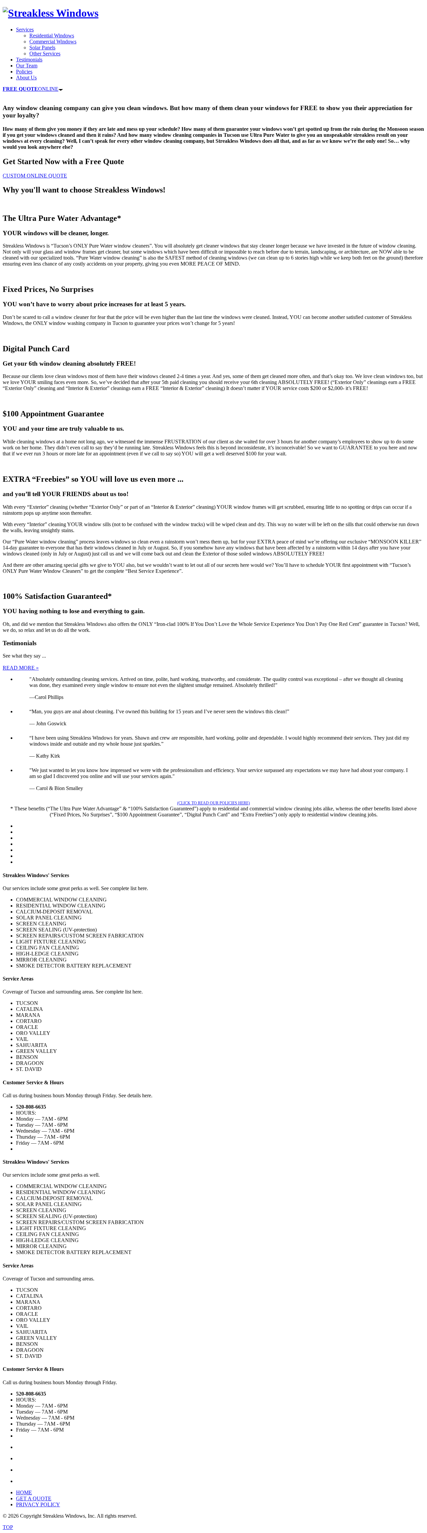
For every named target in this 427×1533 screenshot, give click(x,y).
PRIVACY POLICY (38, 1504)
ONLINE (30, 89)
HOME (24, 1492)
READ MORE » (21, 668)
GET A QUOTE (33, 1498)
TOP (8, 1527)
